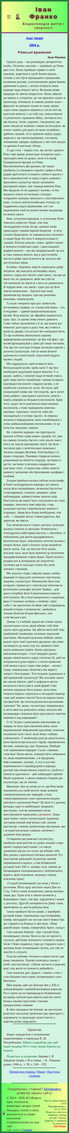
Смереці (27, 1129)
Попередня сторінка (22, 1072)
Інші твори (34, 38)
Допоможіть (52, 1089)
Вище (41, 1072)
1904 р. (34, 45)
